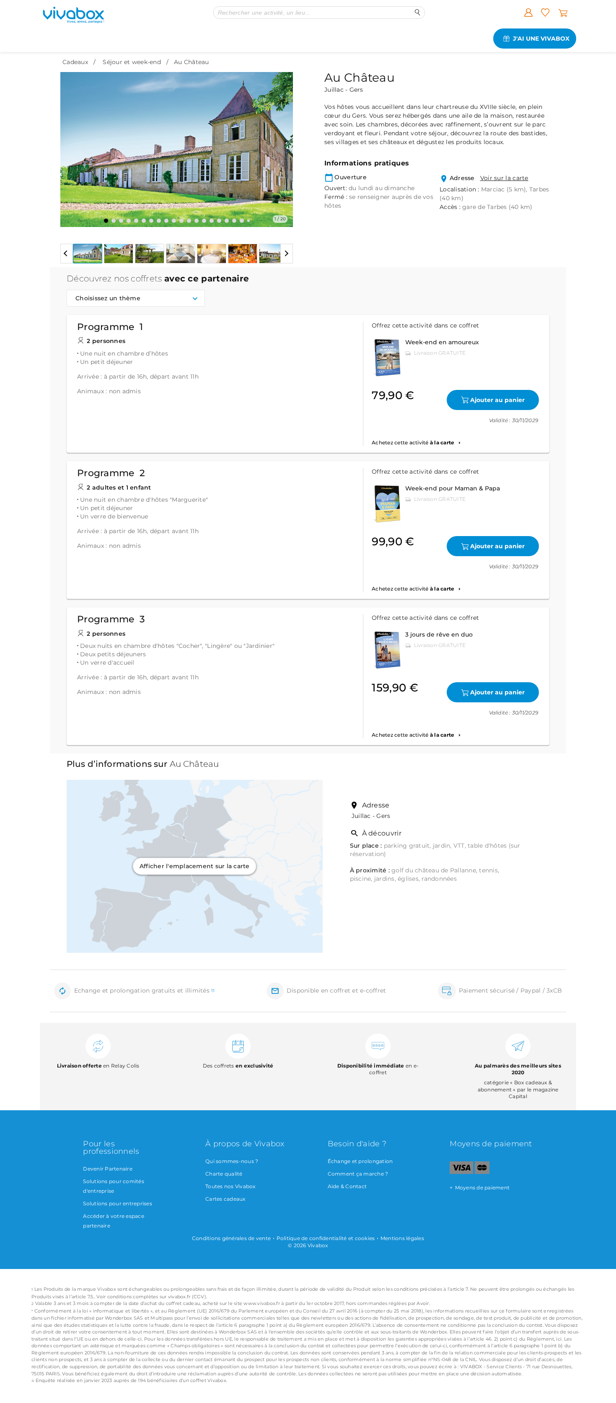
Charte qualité (224, 1174)
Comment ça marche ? (358, 1174)
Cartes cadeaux (225, 1199)
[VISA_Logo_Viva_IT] (461, 1172)
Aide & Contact (347, 1186)
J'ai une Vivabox (541, 38)
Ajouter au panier (497, 400)
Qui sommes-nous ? (231, 1161)
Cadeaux (75, 62)
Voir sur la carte (504, 178)
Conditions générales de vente (231, 1238)
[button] (71, 143)
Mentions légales (402, 1238)
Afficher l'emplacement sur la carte (195, 866)
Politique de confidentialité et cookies (326, 1238)
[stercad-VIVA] (482, 1172)
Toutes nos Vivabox (230, 1186)
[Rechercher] (417, 12)
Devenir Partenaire (107, 1169)
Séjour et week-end (132, 62)
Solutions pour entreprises (117, 1203)
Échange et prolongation (360, 1161)
